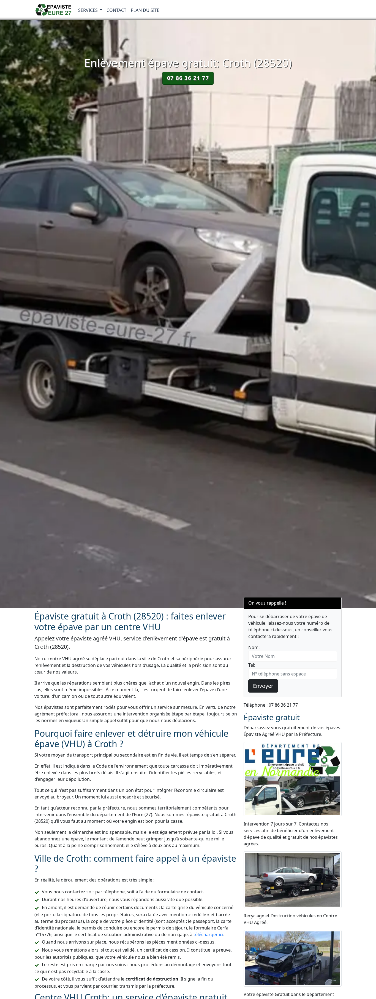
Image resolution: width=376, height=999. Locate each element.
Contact (116, 10)
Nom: (254, 647)
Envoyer (263, 686)
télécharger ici (208, 934)
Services (88, 10)
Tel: (251, 665)
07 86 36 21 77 (188, 78)
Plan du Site (145, 10)
